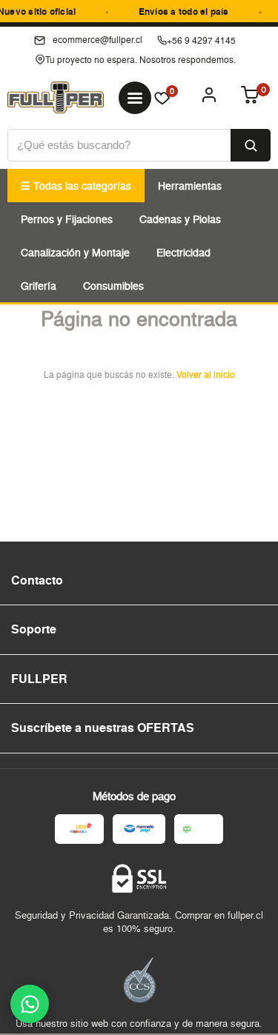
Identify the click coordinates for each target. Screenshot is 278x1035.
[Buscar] (251, 145)
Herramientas (190, 186)
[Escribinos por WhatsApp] (29, 1004)
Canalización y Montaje (75, 252)
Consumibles (113, 286)
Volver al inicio (205, 374)
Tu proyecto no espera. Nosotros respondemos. (140, 59)
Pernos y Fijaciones (67, 219)
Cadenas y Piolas (180, 219)
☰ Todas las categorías (76, 186)
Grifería (38, 286)
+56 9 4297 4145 (201, 40)
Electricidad (183, 252)
